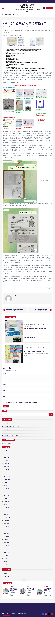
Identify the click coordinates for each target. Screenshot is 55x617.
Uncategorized (12, 26)
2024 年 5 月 (6, 495)
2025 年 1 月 (6, 469)
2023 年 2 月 (6, 542)
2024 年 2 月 (6, 504)
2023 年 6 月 (6, 530)
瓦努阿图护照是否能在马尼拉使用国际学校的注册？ (12, 429)
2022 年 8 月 (6, 549)
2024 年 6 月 (6, 492)
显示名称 (5, 384)
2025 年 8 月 (6, 450)
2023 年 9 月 (6, 520)
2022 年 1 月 (6, 552)
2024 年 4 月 (6, 498)
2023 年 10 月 (7, 517)
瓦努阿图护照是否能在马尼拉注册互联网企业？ (12, 423)
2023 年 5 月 (6, 533)
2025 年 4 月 (6, 460)
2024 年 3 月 (6, 501)
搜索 (5, 410)
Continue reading (29, 337)
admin (6, 26)
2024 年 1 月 (6, 507)
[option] (10, 590)
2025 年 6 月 (6, 457)
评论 (4, 373)
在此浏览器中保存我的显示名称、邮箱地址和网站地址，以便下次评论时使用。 (21, 402)
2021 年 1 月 (6, 558)
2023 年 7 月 (6, 526)
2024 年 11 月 (7, 476)
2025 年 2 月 (6, 466)
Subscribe (49, 7)
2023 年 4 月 (6, 536)
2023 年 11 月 (7, 514)
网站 (4, 396)
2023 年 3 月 (6, 539)
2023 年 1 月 (6, 545)
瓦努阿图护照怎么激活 (6, 432)
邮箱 (4, 390)
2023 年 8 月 (6, 523)
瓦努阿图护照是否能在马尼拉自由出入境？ (11, 426)
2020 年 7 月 (6, 561)
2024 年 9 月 (6, 482)
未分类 (49, 288)
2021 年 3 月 (6, 555)
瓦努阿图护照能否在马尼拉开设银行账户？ (11, 435)
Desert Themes (6, 614)
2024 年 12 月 (7, 473)
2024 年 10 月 (7, 479)
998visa (5, 573)
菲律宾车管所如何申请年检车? (12, 14)
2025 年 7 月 (6, 454)
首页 (3, 14)
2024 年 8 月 (6, 485)
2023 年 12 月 (7, 511)
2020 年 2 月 (6, 564)
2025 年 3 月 (6, 463)
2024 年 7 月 (6, 488)
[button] (49, 583)
